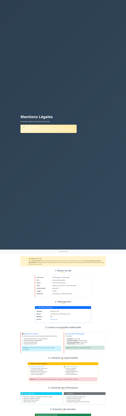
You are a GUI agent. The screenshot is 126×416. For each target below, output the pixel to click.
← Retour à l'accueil (63, 251)
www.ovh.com (53, 319)
